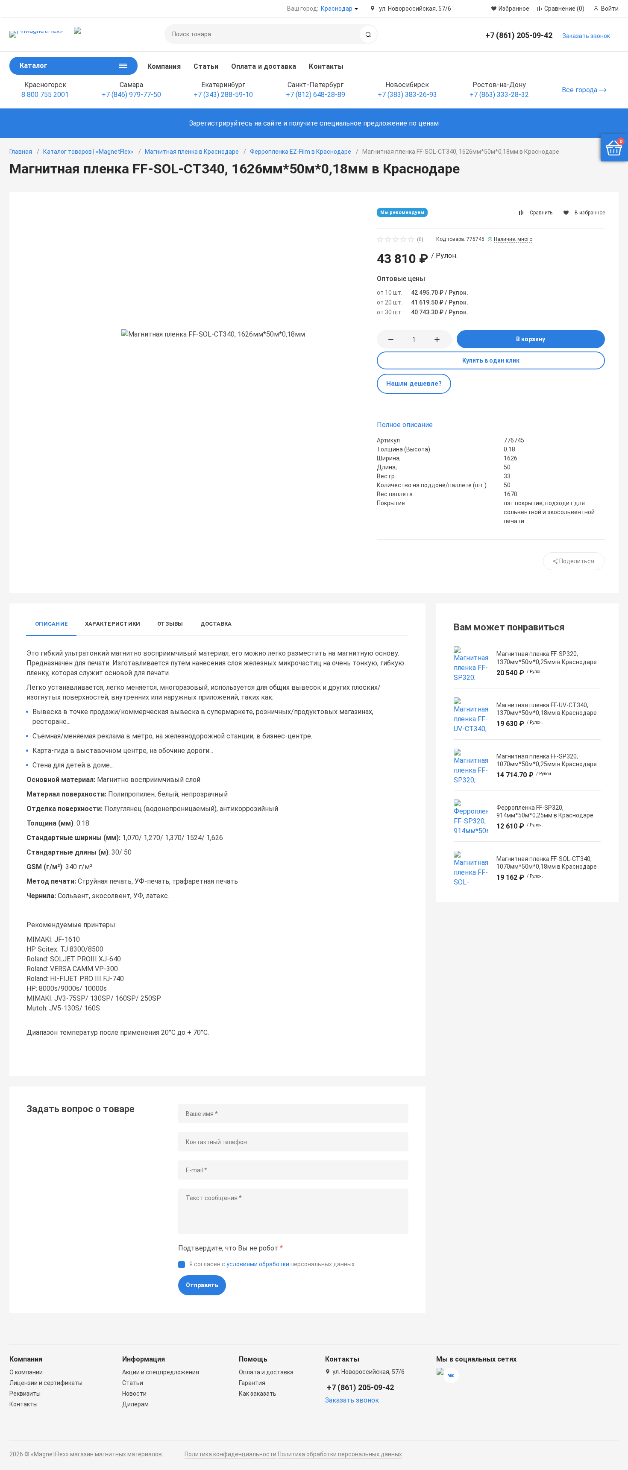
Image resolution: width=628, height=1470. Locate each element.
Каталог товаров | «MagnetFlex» (88, 151)
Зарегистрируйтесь (220, 123)
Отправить (202, 1285)
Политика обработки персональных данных (340, 1454)
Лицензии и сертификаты (45, 1382)
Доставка (216, 624)
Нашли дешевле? (414, 383)
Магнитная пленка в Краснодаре (192, 151)
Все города (580, 90)
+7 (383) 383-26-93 (407, 95)
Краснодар (336, 8)
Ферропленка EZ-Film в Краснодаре (300, 151)
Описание (51, 624)
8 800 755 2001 (45, 95)
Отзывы (170, 624)
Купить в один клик (490, 360)
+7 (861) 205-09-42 (518, 35)
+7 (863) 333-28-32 (499, 95)
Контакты (326, 66)
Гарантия (252, 1382)
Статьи (206, 66)
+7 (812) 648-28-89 (315, 95)
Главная (20, 151)
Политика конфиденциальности (230, 1454)
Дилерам (135, 1404)
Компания (164, 66)
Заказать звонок (586, 35)
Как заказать (257, 1393)
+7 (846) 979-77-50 (131, 95)
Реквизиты (25, 1393)
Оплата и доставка (263, 66)
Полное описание (405, 425)
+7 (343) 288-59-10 (223, 95)
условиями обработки (257, 1264)
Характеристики (112, 624)
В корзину (530, 339)
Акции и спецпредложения (160, 1372)
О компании (26, 1372)
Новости (134, 1393)
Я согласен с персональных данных (272, 1264)
